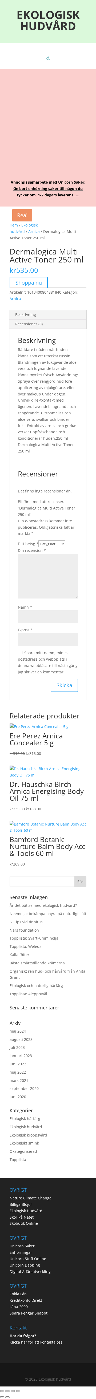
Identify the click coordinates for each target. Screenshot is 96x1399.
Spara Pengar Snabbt (28, 1313)
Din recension (32, 550)
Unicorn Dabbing (25, 1265)
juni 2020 (18, 1096)
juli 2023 (17, 1047)
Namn (25, 607)
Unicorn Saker (22, 1245)
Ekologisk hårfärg (25, 1118)
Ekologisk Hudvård (26, 1210)
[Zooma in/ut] (2, 1391)
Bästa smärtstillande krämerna (37, 962)
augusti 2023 (21, 1039)
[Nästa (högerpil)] (7, 1397)
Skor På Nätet (22, 1217)
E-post (25, 629)
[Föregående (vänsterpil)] (2, 1397)
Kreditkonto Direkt (26, 1300)
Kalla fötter (19, 954)
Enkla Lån (18, 1293)
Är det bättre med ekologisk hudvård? (43, 905)
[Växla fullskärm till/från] (7, 1391)
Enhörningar (21, 1252)
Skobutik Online (24, 1223)
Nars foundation (24, 930)
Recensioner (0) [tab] (29, 323)
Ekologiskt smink (24, 1143)
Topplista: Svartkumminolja (34, 938)
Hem (14, 225)
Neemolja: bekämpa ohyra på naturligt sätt (48, 913)
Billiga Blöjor (21, 1204)
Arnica (34, 231)
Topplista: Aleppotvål (28, 993)
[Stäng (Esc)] (18, 1391)
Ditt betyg (28, 543)
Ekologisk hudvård (26, 1126)
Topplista (18, 1159)
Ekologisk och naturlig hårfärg (36, 985)
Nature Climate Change (30, 1197)
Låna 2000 (19, 1306)
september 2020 (24, 1088)
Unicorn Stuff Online (28, 1258)
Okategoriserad (23, 1151)
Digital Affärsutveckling (30, 1271)
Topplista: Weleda (26, 946)
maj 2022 (18, 1072)
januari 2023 (21, 1055)
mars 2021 (19, 1080)
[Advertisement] (48, 120)
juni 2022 (18, 1063)
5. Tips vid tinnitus (26, 921)
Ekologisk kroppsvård (28, 1135)
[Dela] (13, 1391)
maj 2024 (18, 1031)
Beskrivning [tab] (25, 314)
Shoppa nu (28, 282)
